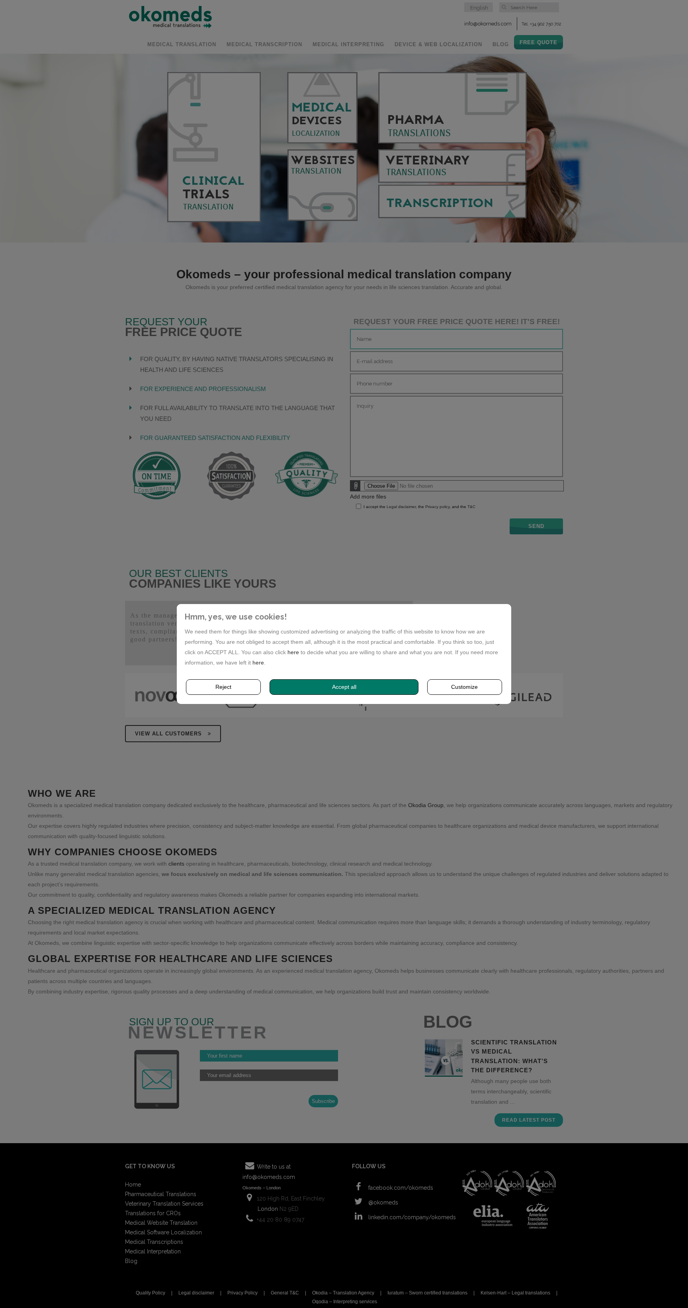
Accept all (344, 687)
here (293, 652)
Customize (464, 687)
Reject (223, 687)
